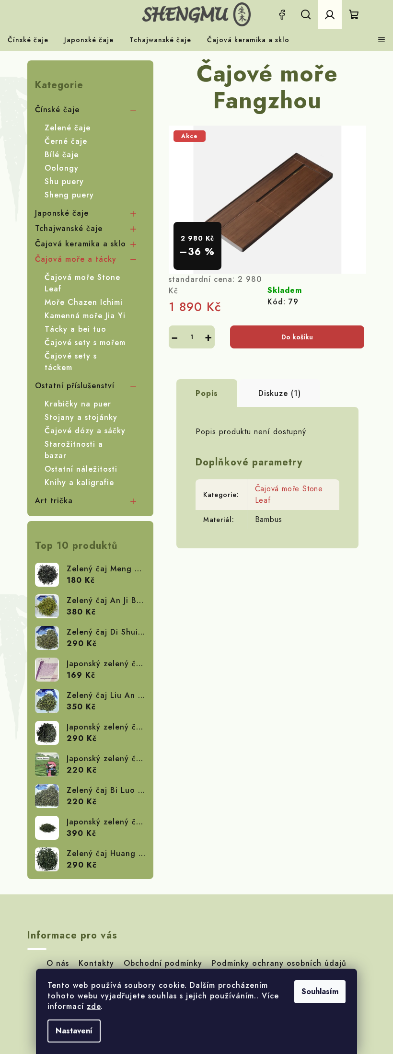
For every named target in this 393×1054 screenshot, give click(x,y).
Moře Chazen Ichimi (84, 302)
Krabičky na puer (78, 403)
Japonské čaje (62, 213)
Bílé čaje (62, 154)
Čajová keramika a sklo (80, 243)
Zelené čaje (68, 127)
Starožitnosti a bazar (74, 450)
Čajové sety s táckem (71, 361)
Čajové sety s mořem (85, 342)
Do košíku (297, 337)
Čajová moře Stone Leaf (82, 283)
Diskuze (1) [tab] (279, 393)
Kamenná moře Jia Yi (85, 315)
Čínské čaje (57, 109)
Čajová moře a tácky (75, 259)
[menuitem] (28, 40)
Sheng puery (69, 194)
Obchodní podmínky (163, 963)
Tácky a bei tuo (75, 329)
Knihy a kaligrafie (79, 482)
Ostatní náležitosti (81, 469)
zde (94, 1006)
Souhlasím (319, 991)
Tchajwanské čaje (69, 228)
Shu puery (64, 181)
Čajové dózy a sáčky (85, 430)
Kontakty (96, 963)
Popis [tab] (207, 393)
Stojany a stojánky (81, 417)
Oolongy (62, 168)
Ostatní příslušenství (75, 385)
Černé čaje (66, 141)
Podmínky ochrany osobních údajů (279, 963)
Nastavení (74, 1030)
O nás (57, 963)
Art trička (54, 500)
